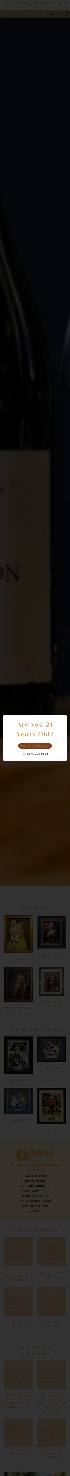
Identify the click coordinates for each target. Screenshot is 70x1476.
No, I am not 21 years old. (35, 754)
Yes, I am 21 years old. (35, 746)
